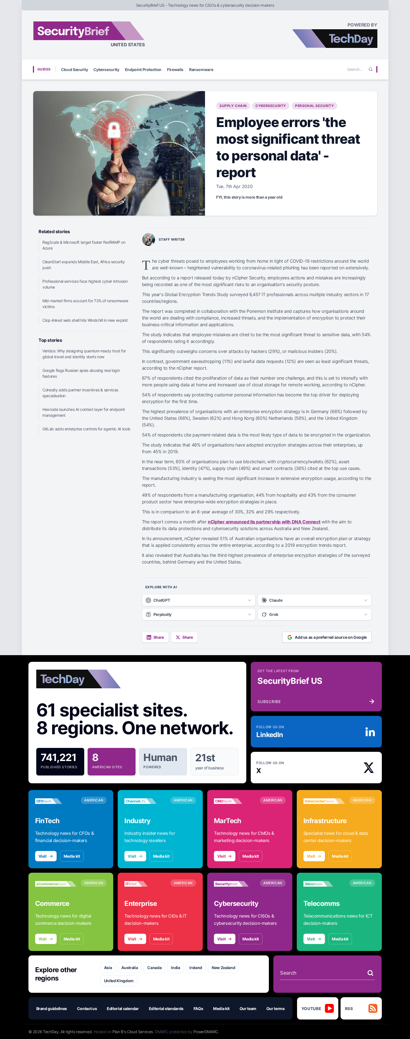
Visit (42, 856)
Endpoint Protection (143, 69)
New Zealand (223, 967)
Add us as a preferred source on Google (331, 637)
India (175, 967)
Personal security (314, 106)
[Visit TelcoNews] (324, 883)
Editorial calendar (123, 1008)
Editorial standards (166, 1008)
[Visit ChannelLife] (145, 801)
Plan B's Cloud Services (132, 1031)
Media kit (72, 856)
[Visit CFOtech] (56, 801)
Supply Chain (233, 106)
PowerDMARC (206, 1031)
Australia (129, 967)
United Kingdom (119, 980)
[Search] (370, 69)
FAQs (198, 1008)
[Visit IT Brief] (145, 883)
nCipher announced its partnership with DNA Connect (264, 522)
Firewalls (175, 69)
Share (158, 637)
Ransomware (201, 69)
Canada (154, 967)
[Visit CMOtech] (234, 801)
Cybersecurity (106, 69)
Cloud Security (74, 69)
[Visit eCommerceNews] (56, 883)
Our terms (275, 1008)
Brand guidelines (51, 1008)
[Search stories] (370, 973)
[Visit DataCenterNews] (324, 801)
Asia (108, 967)
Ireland (195, 967)
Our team (248, 1008)
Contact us (87, 1008)
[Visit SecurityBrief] (234, 883)
